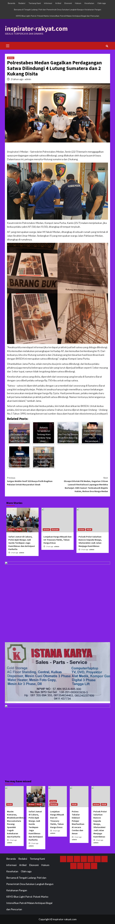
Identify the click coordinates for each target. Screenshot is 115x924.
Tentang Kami (34, 3)
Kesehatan (89, 3)
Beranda (11, 3)
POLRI (19, 529)
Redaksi (21, 3)
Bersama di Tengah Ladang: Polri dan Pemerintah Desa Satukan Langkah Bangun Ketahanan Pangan (57, 9)
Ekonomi (68, 3)
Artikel (58, 3)
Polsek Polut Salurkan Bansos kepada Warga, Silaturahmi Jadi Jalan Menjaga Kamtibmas (100, 824)
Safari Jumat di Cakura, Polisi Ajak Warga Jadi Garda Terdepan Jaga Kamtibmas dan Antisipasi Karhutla (21, 543)
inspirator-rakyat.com (36, 28)
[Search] (107, 46)
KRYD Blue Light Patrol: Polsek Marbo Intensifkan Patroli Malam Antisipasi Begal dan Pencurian (57, 16)
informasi (48, 3)
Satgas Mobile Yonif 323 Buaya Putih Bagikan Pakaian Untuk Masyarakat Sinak (29, 481)
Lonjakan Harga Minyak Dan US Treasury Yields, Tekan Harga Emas (57, 539)
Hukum (78, 3)
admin (28, 79)
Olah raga (101, 3)
